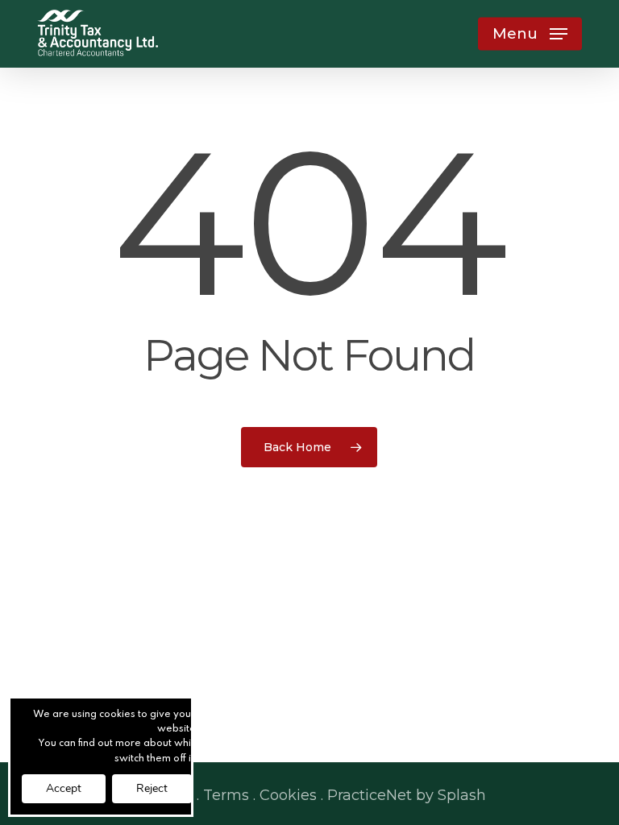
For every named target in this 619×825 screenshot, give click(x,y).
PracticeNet (369, 795)
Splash (462, 795)
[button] (530, 34)
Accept (63, 788)
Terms (226, 795)
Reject (152, 788)
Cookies (288, 795)
